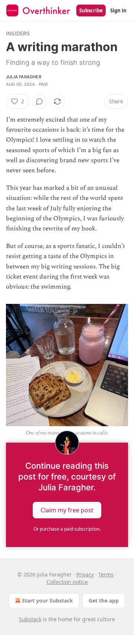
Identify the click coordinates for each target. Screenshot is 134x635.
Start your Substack (47, 600)
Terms (106, 574)
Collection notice (67, 581)
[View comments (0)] (39, 101)
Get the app (104, 600)
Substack (30, 619)
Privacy (85, 574)
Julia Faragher (23, 76)
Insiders (18, 33)
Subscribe (91, 10)
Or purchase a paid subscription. (67, 529)
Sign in (118, 10)
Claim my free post (67, 510)
